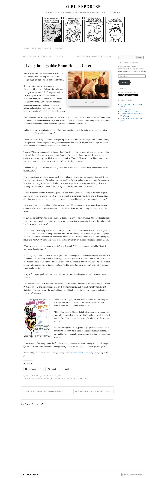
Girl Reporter (83, 6)
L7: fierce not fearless (129, 111)
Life (52, 378)
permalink (82, 378)
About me (36, 48)
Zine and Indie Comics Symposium (84, 352)
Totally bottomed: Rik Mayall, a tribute (42, 57)
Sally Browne (33, 376)
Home (26, 48)
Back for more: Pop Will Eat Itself (95, 57)
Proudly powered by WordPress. (133, 474)
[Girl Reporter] (83, 30)
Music (58, 378)
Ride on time (126, 109)
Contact (59, 48)
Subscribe (124, 82)
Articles (48, 48)
